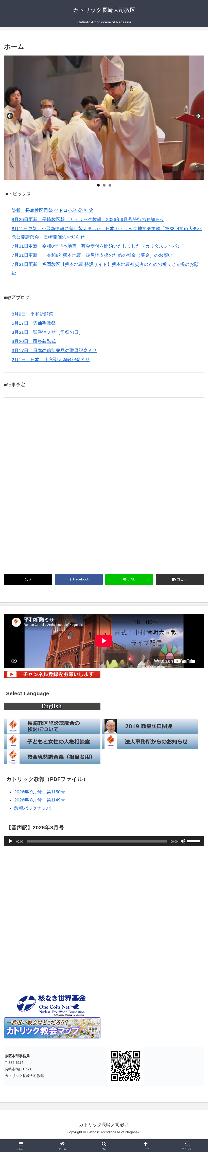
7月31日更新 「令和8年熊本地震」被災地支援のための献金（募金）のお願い (92, 255)
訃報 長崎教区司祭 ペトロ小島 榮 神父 (52, 210)
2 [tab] (104, 185)
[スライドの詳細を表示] (104, 118)
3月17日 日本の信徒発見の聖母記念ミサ (54, 350)
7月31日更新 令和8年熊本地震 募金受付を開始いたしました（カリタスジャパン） (99, 246)
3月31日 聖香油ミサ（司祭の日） (47, 332)
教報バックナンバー (34, 808)
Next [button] (197, 116)
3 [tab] (110, 185)
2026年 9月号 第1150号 (39, 791)
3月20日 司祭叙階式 (34, 341)
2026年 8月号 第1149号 (39, 799)
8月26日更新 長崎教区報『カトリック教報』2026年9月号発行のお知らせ (88, 219)
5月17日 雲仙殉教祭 (34, 323)
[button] (180, 579)
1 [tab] (98, 185)
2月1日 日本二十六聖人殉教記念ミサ (51, 359)
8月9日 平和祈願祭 (32, 314)
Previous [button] (10, 116)
